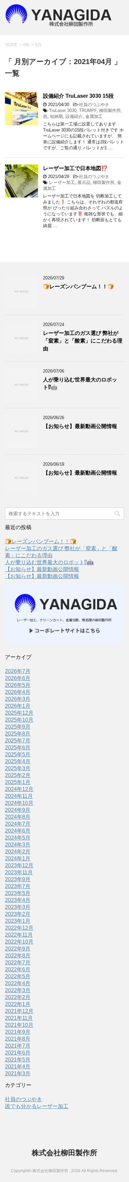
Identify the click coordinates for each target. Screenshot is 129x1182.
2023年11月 (19, 872)
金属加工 (94, 116)
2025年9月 (17, 727)
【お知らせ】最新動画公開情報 (80, 426)
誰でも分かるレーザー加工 (36, 1106)
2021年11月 (19, 1018)
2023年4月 (17, 900)
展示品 (83, 182)
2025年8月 (17, 733)
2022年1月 (17, 1004)
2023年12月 (19, 865)
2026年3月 (17, 699)
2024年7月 (17, 824)
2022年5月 (17, 976)
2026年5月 (17, 685)
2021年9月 (17, 1032)
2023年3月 (17, 907)
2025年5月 (17, 754)
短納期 (56, 116)
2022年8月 (17, 955)
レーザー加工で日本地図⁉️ (75, 168)
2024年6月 (17, 831)
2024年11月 (19, 796)
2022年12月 (19, 928)
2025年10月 (19, 720)
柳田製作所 (110, 110)
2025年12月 (19, 713)
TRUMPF (88, 110)
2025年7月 (17, 740)
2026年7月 (17, 671)
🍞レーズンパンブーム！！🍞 (78, 286)
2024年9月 (17, 810)
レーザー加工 (62, 182)
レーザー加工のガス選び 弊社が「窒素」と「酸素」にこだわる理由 (82, 340)
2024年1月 (17, 858)
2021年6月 (17, 1053)
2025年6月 (17, 747)
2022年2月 (17, 997)
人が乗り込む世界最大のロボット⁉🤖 (49, 562)
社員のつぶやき (94, 104)
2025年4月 (17, 761)
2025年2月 (17, 775)
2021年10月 (19, 1025)
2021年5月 (17, 1059)
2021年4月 (17, 1066)
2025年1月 (17, 782)
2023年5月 (17, 893)
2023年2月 (17, 914)
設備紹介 (74, 116)
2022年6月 (17, 969)
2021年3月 (17, 1073)
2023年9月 (17, 879)
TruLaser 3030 (62, 110)
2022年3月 (17, 990)
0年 (26, 44)
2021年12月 (19, 1011)
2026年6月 (17, 678)
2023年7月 (17, 886)
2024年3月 (17, 844)
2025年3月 (17, 768)
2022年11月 (19, 935)
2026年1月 (17, 706)
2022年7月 (17, 962)
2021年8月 (17, 1039)
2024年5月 (17, 838)
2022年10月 (19, 942)
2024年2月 (17, 851)
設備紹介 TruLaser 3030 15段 (78, 96)
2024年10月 (19, 803)
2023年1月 (17, 921)
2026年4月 (17, 692)
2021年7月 (17, 1046)
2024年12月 (19, 789)
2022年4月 (17, 983)
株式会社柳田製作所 (64, 1153)
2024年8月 (17, 817)
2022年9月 (17, 948)
